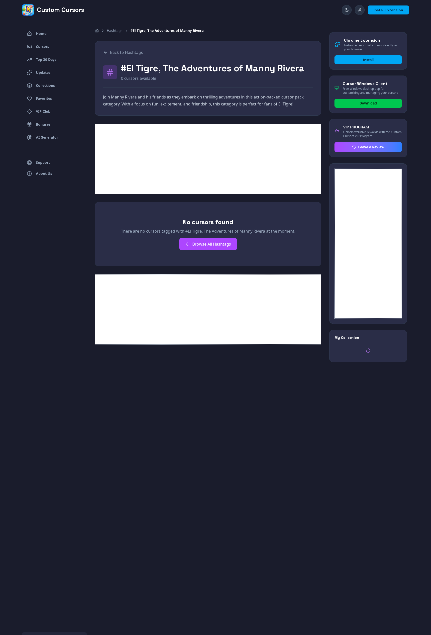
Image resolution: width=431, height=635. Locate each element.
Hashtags (114, 30)
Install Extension (388, 10)
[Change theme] (347, 10)
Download (368, 103)
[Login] (360, 10)
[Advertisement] (208, 159)
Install (368, 59)
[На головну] (97, 31)
